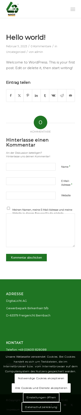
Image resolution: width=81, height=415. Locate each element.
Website (66, 195)
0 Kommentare (41, 46)
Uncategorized (15, 52)
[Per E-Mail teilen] (70, 95)
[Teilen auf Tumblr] (45, 95)
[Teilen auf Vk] (53, 95)
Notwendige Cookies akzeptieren (41, 378)
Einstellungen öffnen (41, 397)
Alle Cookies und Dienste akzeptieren (41, 388)
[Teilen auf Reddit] (62, 95)
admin (38, 52)
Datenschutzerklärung (41, 407)
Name (65, 166)
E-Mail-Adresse (66, 183)
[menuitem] (72, 9)
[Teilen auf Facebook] (10, 95)
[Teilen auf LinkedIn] (36, 95)
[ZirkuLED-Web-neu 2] (33, 9)
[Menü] (72, 9)
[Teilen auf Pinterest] (28, 95)
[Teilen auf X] (19, 95)
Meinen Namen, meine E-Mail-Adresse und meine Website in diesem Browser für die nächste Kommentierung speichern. (42, 213)
